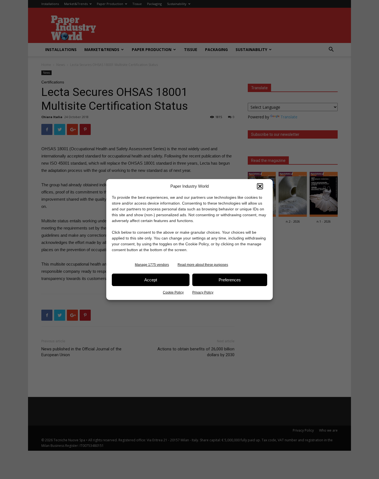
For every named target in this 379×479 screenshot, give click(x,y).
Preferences (230, 279)
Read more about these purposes (203, 265)
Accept (150, 279)
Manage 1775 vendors (152, 265)
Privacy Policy (202, 292)
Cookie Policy (173, 292)
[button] (260, 186)
